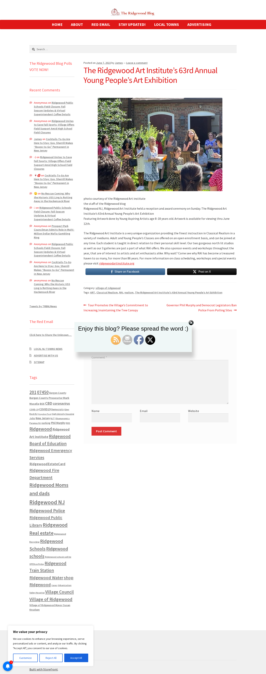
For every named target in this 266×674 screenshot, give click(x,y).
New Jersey (43, 418)
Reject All (51, 658)
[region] (50, 645)
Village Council (59, 592)
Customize (25, 658)
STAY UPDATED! (132, 24)
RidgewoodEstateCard (47, 464)
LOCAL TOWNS (166, 24)
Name (96, 411)
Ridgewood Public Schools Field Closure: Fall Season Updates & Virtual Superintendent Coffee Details (53, 108)
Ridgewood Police (47, 510)
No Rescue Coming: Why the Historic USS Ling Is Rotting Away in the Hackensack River (53, 197)
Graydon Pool (44, 414)
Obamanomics (62, 418)
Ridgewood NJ (47, 502)
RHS (68, 423)
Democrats (57, 409)
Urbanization (64, 585)
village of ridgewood (108, 288)
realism (129, 292)
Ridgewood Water (46, 577)
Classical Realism (107, 292)
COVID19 (45, 409)
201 (32, 392)
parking (45, 423)
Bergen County (57, 393)
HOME (57, 24)
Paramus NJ (35, 423)
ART (92, 292)
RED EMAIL (100, 24)
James (119, 63)
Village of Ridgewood (50, 599)
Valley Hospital (37, 592)
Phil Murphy (58, 423)
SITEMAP (39, 362)
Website (193, 411)
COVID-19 (34, 409)
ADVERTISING (199, 24)
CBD (48, 403)
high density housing (63, 413)
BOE (42, 403)
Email (144, 411)
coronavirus (61, 403)
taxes (54, 585)
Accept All (76, 658)
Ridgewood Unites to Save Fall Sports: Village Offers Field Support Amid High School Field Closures (54, 126)
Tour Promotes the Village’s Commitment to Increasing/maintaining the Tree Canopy (116, 307)
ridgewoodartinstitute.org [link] (116, 263)
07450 (43, 392)
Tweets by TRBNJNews (43, 306)
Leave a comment (137, 63)
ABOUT (77, 24)
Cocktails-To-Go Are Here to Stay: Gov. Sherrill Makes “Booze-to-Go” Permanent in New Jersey (53, 144)
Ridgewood (40, 429)
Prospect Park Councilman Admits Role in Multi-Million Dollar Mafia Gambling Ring (54, 231)
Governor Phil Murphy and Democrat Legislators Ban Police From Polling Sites (201, 307)
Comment (99, 357)
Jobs (32, 418)
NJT (52, 418)
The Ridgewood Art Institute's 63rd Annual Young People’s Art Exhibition (178, 292)
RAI (121, 292)
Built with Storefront (43, 669)
